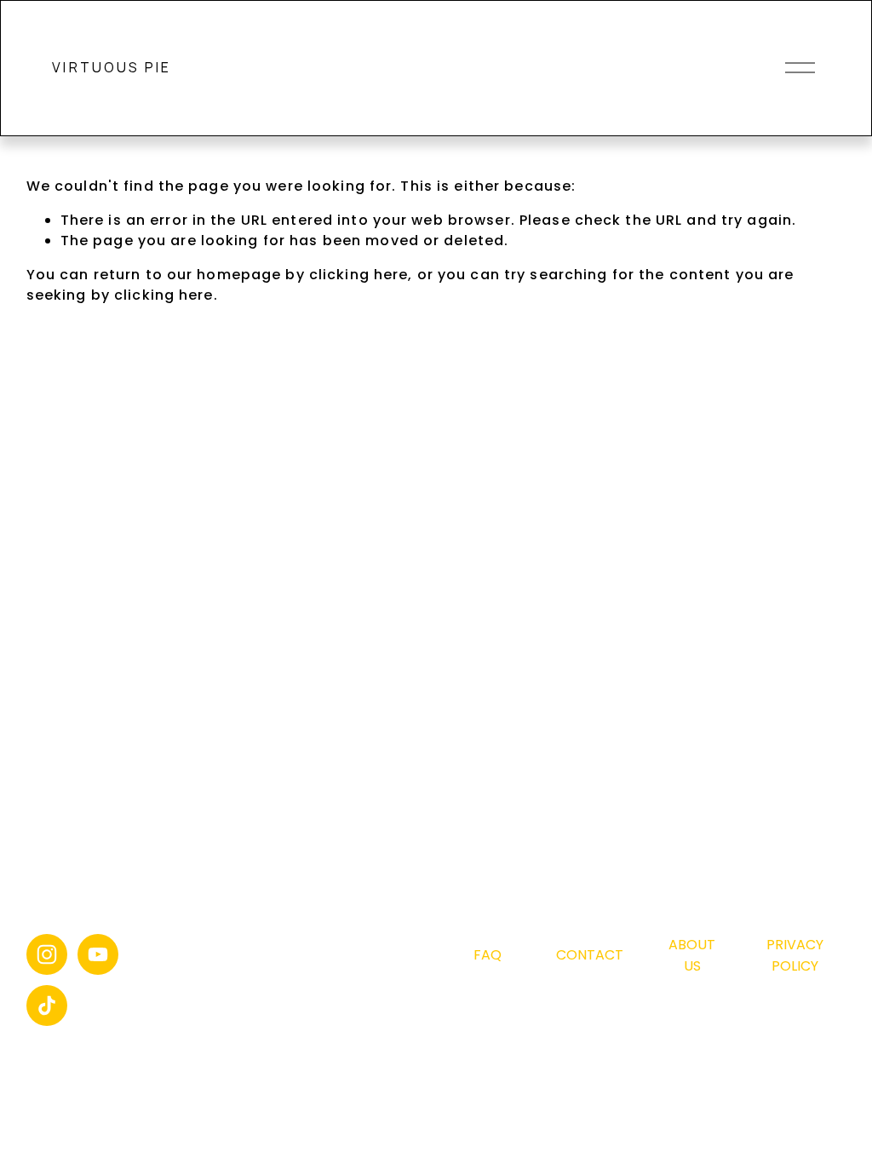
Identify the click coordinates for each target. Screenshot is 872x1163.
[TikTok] (46, 1005)
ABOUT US (691, 955)
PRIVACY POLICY (794, 955)
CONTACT (589, 955)
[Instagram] (46, 954)
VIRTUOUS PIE (111, 67)
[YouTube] (97, 954)
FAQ (487, 955)
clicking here (359, 274)
